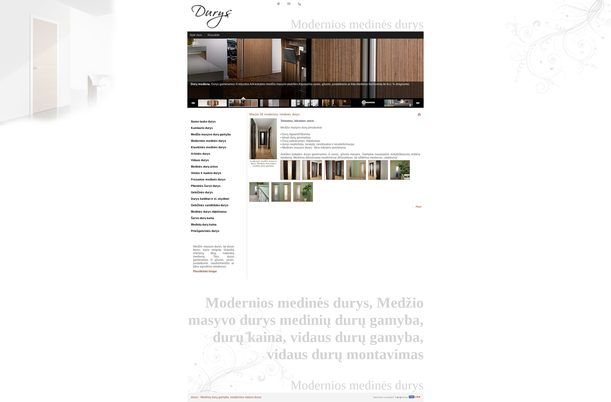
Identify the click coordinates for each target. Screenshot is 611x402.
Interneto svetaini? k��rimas (391, 397)
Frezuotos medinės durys (208, 179)
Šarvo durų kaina (202, 218)
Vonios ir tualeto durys (206, 173)
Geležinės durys (202, 192)
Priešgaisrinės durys (205, 231)
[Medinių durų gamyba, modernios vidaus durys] (212, 28)
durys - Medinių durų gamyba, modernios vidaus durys (226, 397)
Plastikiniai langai (205, 271)
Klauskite (214, 35)
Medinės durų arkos (204, 166)
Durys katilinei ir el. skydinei (210, 199)
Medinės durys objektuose (209, 211)
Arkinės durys (200, 153)
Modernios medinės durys (208, 141)
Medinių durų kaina (203, 224)
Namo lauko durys (203, 121)
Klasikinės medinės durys (208, 147)
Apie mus (196, 35)
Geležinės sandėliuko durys (209, 205)
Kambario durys (202, 128)
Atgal (417, 206)
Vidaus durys (200, 160)
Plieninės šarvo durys (206, 186)
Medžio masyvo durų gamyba (211, 134)
